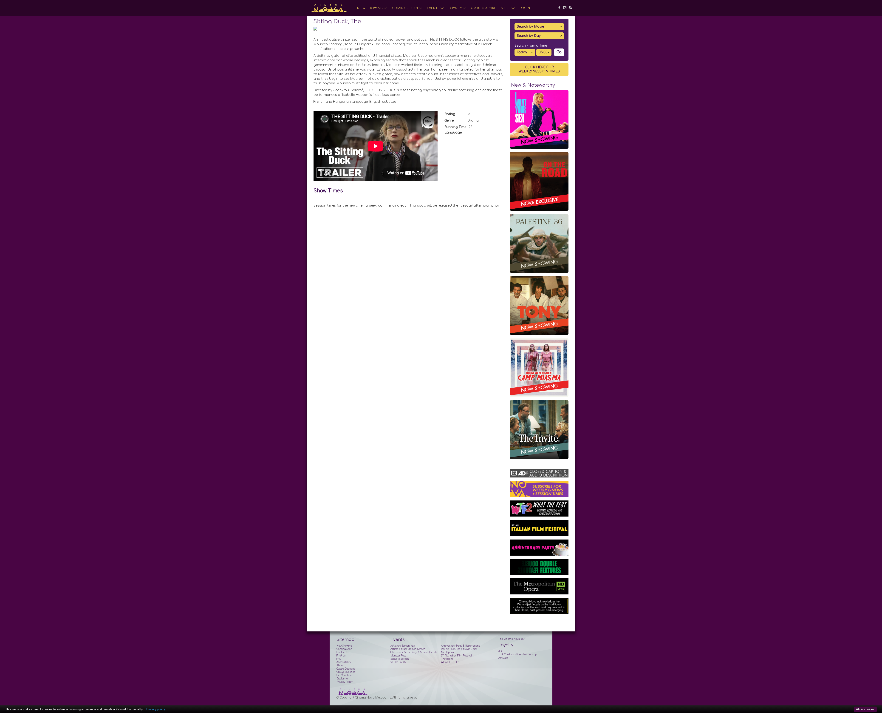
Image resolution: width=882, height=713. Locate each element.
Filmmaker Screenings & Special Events (413, 652)
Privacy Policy (344, 682)
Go (559, 52)
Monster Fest (398, 655)
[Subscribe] (569, 8)
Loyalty (455, 8)
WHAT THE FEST (451, 662)
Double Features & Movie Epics (459, 649)
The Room (447, 659)
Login (525, 8)
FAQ (338, 659)
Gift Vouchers (344, 675)
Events (433, 8)
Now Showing (370, 8)
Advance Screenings (402, 646)
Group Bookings (345, 672)
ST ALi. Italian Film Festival (456, 655)
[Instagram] (563, 8)
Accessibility (343, 662)
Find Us (340, 655)
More (506, 8)
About (340, 665)
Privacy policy (155, 709)
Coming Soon (405, 8)
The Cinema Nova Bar (511, 639)
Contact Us (342, 652)
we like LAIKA (398, 662)
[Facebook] (558, 8)
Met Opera (447, 652)
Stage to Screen (399, 659)
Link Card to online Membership (517, 654)
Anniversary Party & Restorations (460, 646)
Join (500, 651)
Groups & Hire (483, 8)
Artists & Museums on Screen (407, 649)
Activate (503, 658)
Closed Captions (345, 669)
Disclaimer (342, 678)
